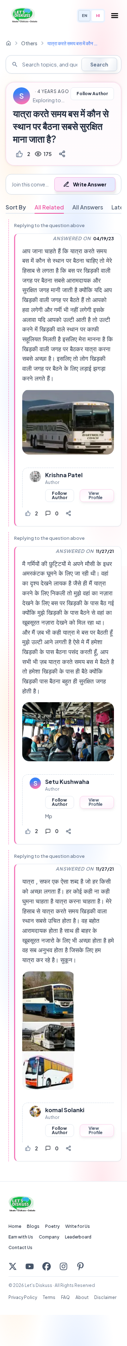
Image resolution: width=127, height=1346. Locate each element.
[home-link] (8, 43)
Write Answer (90, 184)
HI (98, 15)
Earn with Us (20, 1237)
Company (49, 1237)
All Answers (87, 207)
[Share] (62, 154)
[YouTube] (29, 1266)
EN (84, 15)
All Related (49, 207)
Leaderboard (78, 1237)
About (82, 1297)
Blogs (33, 1226)
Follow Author (92, 93)
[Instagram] (63, 1266)
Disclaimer (105, 1297)
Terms (49, 1297)
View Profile (96, 495)
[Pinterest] (80, 1266)
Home (14, 1226)
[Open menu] (114, 15)
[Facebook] (46, 1266)
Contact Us (20, 1247)
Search (99, 64)
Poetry (52, 1226)
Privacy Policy (22, 1297)
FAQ (65, 1297)
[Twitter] (12, 1266)
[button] (63, 184)
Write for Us (77, 1226)
